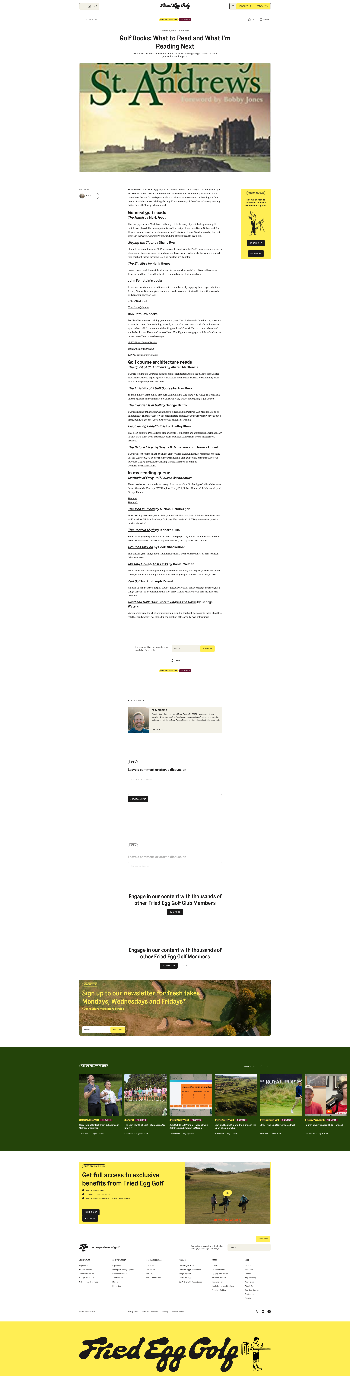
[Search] (96, 6)
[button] (264, 19)
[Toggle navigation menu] (83, 6)
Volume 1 (132, 498)
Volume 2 (133, 502)
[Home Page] (175, 6)
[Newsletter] (89, 6)
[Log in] (233, 6)
